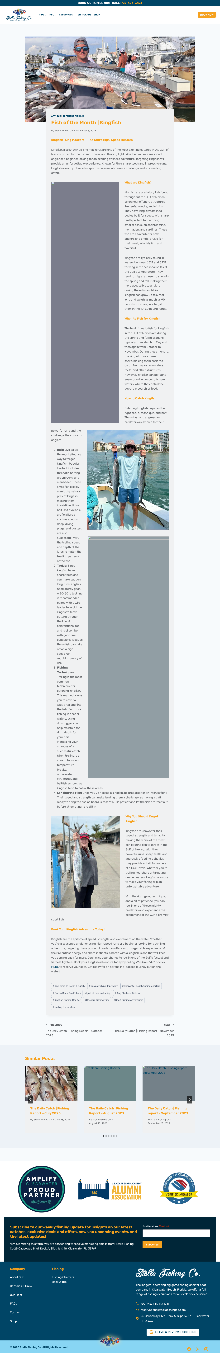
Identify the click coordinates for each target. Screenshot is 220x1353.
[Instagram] (206, 1349)
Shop (97, 14)
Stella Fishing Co (64, 130)
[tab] (103, 1136)
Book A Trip (59, 1282)
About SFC (17, 1277)
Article (56, 116)
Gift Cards (84, 14)
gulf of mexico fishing (97, 993)
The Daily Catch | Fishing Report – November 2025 (144, 1030)
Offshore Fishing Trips (97, 1000)
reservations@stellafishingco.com (163, 1310)
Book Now (207, 14)
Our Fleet (16, 1295)
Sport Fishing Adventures (128, 1000)
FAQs (13, 1304)
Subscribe (152, 1244)
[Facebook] (189, 1349)
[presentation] (51, 1083)
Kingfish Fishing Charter (66, 1000)
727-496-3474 (131, 3)
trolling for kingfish (64, 1007)
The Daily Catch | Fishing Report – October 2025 (74, 1030)
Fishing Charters (63, 1277)
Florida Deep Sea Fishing (67, 993)
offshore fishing (73, 116)
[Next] (189, 1099)
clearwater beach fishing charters (141, 986)
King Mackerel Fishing (127, 993)
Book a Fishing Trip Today (103, 986)
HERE (55, 967)
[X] (197, 1349)
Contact (15, 1312)
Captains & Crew (21, 1286)
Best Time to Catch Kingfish (69, 986)
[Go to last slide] (30, 1099)
